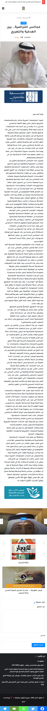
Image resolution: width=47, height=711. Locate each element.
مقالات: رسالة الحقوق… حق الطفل (23, 523)
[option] (23, 521)
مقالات (19, 18)
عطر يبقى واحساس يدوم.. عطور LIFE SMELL (28, 665)
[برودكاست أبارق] (23, 8)
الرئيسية (26, 18)
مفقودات (40, 661)
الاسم (42, 636)
